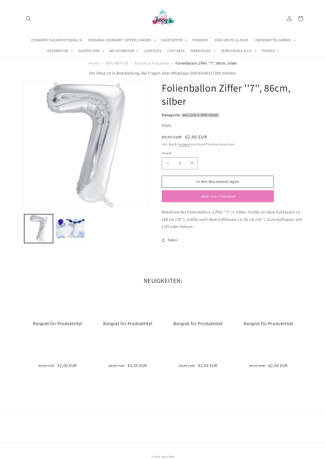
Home (94, 63)
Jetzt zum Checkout (218, 196)
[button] (28, 18)
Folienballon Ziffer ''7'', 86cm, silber (206, 63)
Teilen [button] (173, 240)
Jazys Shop (168, 456)
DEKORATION (116, 63)
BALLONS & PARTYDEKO (200, 115)
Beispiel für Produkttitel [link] (57, 323)
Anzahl (166, 153)
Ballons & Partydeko (151, 63)
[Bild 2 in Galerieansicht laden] (70, 228)
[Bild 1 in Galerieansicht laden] (38, 228)
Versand (184, 144)
